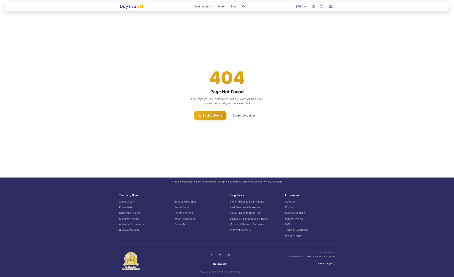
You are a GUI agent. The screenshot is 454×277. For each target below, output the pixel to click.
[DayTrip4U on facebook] (212, 254)
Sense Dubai (182, 207)
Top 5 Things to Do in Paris (246, 212)
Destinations (201, 6)
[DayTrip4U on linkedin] (229, 254)
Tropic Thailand (184, 212)
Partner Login (325, 263)
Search (221, 6)
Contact (289, 207)
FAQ (244, 6)
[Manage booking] (331, 6)
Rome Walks (126, 207)
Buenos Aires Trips (185, 201)
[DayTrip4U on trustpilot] (220, 254)
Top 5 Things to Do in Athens (247, 201)
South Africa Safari (185, 218)
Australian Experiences (132, 224)
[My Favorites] (313, 6)
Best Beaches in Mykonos (245, 207)
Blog (234, 6)
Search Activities (244, 115)
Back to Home (212, 115)
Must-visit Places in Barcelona (247, 224)
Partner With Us (294, 218)
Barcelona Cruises (129, 212)
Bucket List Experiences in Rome (249, 218)
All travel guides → (241, 229)
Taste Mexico (182, 224)
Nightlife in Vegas (129, 218)
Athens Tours (127, 201)
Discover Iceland (129, 229)
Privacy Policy (293, 235)
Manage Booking (295, 212)
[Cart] (322, 6)
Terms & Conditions (296, 229)
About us (290, 201)
